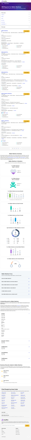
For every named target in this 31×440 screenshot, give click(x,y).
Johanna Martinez (16, 43)
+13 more (8, 44)
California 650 (23, 400)
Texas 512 (3, 402)
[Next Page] (20, 148)
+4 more (26, 103)
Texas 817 (12, 407)
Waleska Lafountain (4, 110)
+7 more (22, 130)
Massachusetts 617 (14, 402)
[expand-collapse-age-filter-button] (17, 27)
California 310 (4, 392)
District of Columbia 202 (14, 395)
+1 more (15, 110)
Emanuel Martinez (14, 85)
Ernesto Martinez (14, 137)
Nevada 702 (3, 395)
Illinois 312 (12, 397)
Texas (2, 18)
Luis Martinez (21, 43)
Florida (2, 16)
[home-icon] (2, 3)
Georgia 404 (3, 397)
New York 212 (13, 392)
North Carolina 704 (4, 407)
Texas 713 (3, 400)
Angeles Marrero (9, 85)
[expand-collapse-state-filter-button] (18, 12)
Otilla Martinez (25, 137)
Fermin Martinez (3, 137)
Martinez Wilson (3, 44)
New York (2, 20)
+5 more (4, 141)
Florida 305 (22, 392)
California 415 (23, 395)
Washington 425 (13, 400)
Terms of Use (19, 305)
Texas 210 (12, 405)
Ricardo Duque (3, 85)
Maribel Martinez (10, 110)
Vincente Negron (10, 43)
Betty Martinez (9, 137)
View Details (26, 31)
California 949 (23, 397)
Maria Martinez (20, 137)
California (2, 14)
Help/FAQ (3, 431)
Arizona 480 (22, 402)
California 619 (23, 405)
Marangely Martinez (4, 43)
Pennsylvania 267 (4, 405)
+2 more (24, 83)
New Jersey (3, 22)
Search (27, 425)
